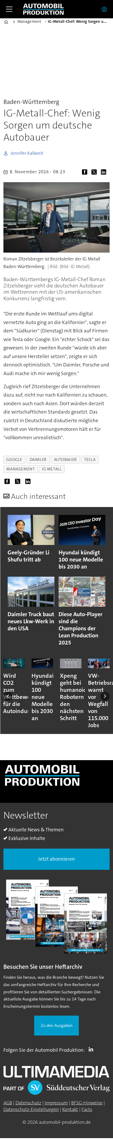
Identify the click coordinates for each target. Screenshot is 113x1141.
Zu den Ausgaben (57, 1025)
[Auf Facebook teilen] (85, 172)
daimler (38, 459)
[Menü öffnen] (9, 9)
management (20, 469)
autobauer (65, 459)
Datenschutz (28, 1103)
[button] (8, 696)
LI (92, 1049)
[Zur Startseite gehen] (43, 9)
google (14, 459)
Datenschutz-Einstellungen (31, 1109)
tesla (89, 459)
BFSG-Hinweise (86, 1103)
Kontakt (70, 1109)
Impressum (56, 1103)
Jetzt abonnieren (56, 859)
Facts (86, 1109)
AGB (7, 1103)
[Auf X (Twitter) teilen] (95, 172)
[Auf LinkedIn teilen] (104, 172)
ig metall (52, 469)
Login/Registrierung (106, 9)
